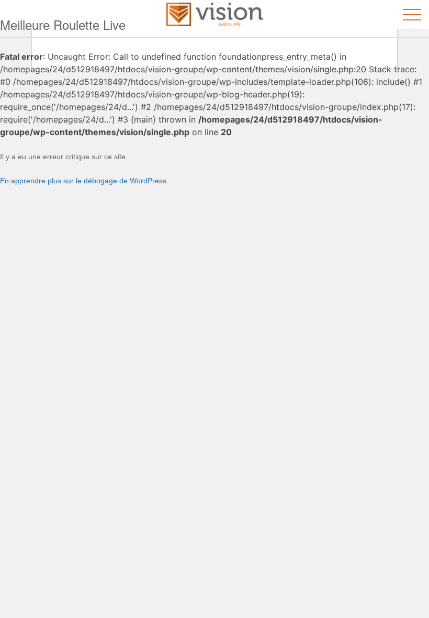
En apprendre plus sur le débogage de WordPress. (84, 180)
